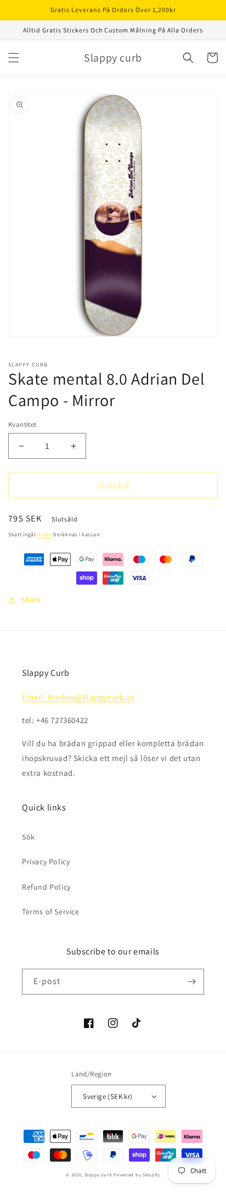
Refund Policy (46, 887)
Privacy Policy (46, 862)
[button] (14, 58)
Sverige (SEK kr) (107, 1096)
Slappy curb (98, 1174)
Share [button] (31, 599)
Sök (28, 837)
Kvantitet (22, 424)
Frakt (45, 534)
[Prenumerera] (191, 982)
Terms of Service (51, 912)
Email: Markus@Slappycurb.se (78, 697)
